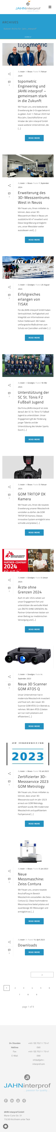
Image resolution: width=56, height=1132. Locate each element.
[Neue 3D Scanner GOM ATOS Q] (28, 657)
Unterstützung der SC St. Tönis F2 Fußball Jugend (33, 397)
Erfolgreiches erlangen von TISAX (29, 299)
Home (27, 37)
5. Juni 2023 (43, 868)
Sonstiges (31, 284)
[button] (5, 1126)
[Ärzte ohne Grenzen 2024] (28, 560)
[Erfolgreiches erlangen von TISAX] (28, 267)
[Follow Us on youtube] (18, 1101)
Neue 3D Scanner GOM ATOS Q (32, 686)
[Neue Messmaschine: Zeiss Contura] (28, 851)
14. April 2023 (39, 939)
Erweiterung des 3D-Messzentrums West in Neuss (34, 197)
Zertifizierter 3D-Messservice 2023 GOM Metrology (33, 781)
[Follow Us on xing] (24, 1101)
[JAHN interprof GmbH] (28, 7)
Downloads (27, 945)
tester (22, 71)
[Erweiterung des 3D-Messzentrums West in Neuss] (28, 166)
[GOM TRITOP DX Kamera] (28, 467)
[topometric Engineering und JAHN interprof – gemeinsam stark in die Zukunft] (28, 54)
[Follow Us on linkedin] (12, 1101)
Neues (29, 71)
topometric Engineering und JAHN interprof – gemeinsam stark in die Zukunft (32, 91)
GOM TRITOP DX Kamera (32, 496)
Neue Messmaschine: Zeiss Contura (31, 879)
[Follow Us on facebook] (6, 1101)
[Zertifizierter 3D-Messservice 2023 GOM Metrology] (28, 754)
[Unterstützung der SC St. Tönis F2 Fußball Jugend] (28, 365)
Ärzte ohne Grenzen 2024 (30, 589)
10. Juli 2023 (44, 771)
